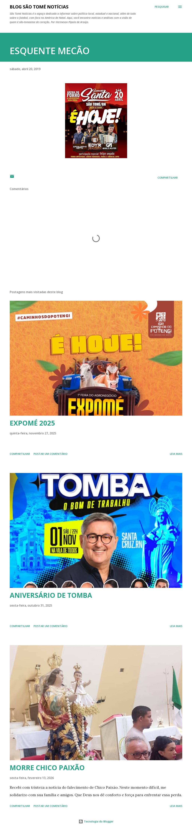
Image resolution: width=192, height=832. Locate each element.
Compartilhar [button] (168, 177)
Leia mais (176, 454)
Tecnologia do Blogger (98, 821)
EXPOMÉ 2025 (32, 423)
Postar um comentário (51, 454)
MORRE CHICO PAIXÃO (47, 767)
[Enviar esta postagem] (12, 177)
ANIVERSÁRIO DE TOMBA (51, 595)
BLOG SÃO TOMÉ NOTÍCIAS (39, 7)
